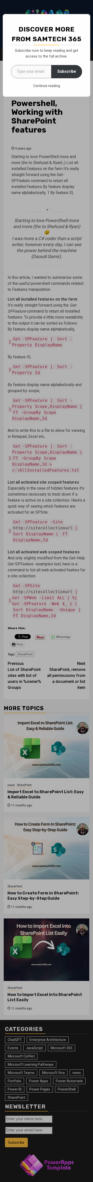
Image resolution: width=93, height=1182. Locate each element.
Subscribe (66, 71)
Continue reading (46, 86)
